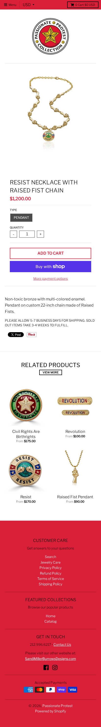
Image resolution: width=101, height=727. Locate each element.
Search (50, 557)
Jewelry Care (50, 562)
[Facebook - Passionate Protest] (46, 667)
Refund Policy (50, 573)
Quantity (17, 227)
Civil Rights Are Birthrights (26, 434)
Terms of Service (50, 579)
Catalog (50, 621)
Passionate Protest (57, 706)
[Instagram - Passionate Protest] (55, 667)
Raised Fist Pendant (75, 497)
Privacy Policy (50, 568)
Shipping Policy (50, 584)
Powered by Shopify (50, 711)
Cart (85, 5)
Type (13, 210)
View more (51, 372)
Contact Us (62, 644)
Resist (25, 497)
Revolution (75, 431)
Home (50, 616)
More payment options (50, 278)
